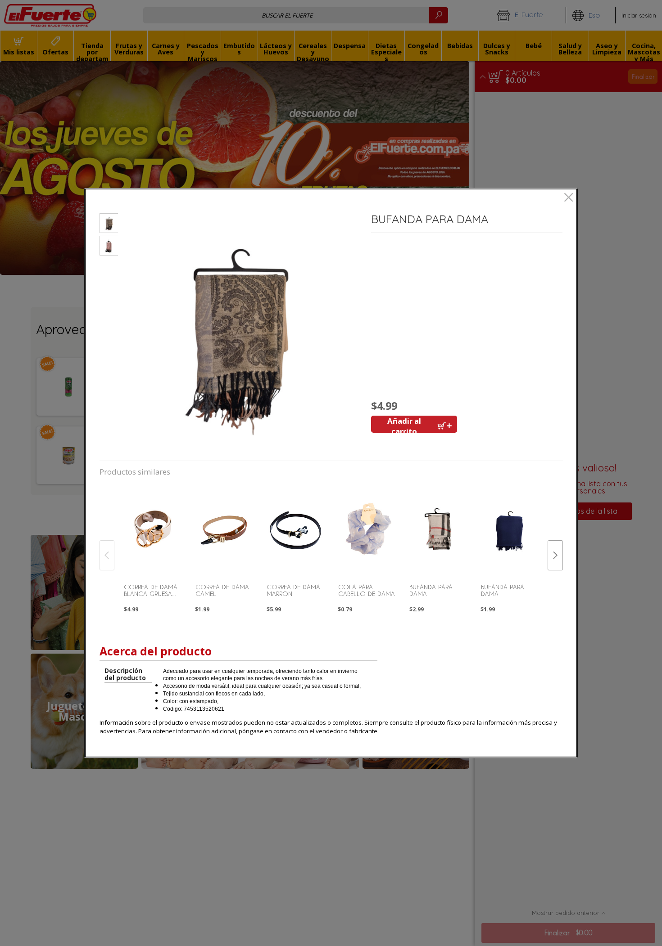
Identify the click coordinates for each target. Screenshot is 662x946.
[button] (109, 224)
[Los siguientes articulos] (555, 555)
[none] (152, 545)
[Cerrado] (568, 198)
